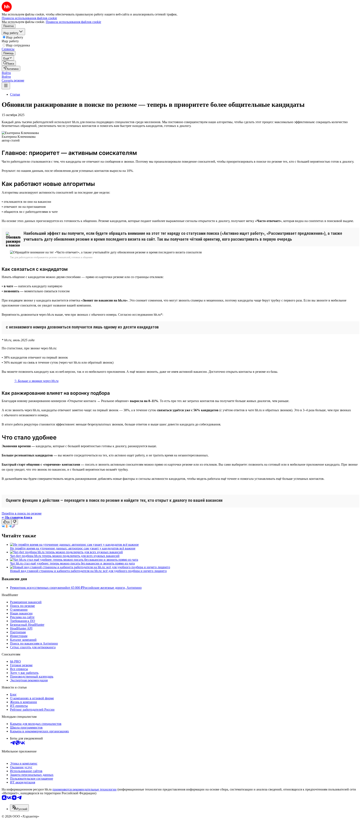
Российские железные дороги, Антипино (112, 587)
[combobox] (19, 807)
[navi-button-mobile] (6, 85)
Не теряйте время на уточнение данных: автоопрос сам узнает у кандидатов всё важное (72, 548)
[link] (9, 63)
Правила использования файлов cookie (73, 22)
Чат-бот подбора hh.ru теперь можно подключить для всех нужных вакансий (64, 556)
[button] (6, 73)
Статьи (15, 94)
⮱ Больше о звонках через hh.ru (36, 381)
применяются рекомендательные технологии (84, 789)
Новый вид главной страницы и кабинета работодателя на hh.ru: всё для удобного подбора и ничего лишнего (88, 571)
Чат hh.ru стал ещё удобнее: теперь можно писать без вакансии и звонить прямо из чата (72, 563)
